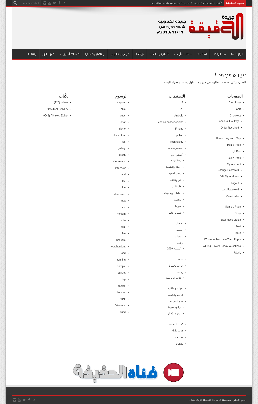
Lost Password (230, 189)
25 (181, 108)
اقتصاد (202, 54)
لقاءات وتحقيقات (171, 193)
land (123, 174)
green (122, 154)
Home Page (234, 144)
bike (123, 108)
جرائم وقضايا (95, 54)
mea (123, 200)
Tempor (121, 292)
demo (122, 128)
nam (123, 226)
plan (123, 233)
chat (123, 122)
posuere (121, 239)
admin (64, 102)
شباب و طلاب (159, 54)
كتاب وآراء (184, 54)
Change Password (228, 169)
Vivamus (120, 305)
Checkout (235, 115)
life (124, 181)
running (121, 259)
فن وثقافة (175, 180)
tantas (122, 285)
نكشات (179, 343)
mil (124, 207)
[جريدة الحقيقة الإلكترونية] (200, 39)
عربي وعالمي (120, 54)
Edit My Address (229, 176)
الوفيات (179, 236)
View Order (232, 196)
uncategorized (175, 148)
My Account (234, 164)
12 (181, 102)
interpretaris (119, 161)
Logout (235, 183)
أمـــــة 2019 (174, 248)
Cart (238, 108)
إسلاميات (176, 160)
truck (123, 298)
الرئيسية (237, 54)
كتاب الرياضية (173, 277)
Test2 (237, 232)
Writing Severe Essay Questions (222, 245)
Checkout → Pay (229, 121)
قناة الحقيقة (176, 301)
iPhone (179, 128)
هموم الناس (174, 212)
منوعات (177, 206)
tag (124, 279)
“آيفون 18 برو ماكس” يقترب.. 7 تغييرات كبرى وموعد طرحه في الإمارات (186, 3)
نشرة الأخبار (174, 313)
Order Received (230, 127)
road (123, 252)
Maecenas (119, 194)
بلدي (180, 259)
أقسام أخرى (71, 54)
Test (238, 226)
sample (121, 266)
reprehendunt (118, 246)
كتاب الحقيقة (176, 324)
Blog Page (235, 102)
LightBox (236, 151)
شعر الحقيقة (174, 173)
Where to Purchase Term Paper (222, 239)
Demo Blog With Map (228, 138)
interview (120, 167)
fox (124, 141)
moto (123, 220)
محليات (220, 54)
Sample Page (233, 206)
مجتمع (177, 199)
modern (121, 213)
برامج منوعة (174, 306)
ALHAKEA (61, 108)
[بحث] (15, 3)
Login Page (234, 157)
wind (123, 312)
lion (124, 187)
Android (178, 115)
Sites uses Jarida (231, 219)
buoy (123, 115)
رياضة (140, 54)
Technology (176, 141)
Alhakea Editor (59, 115)
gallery (122, 148)
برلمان (179, 242)
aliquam (121, 102)
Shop (238, 213)
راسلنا (32, 54)
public (179, 135)
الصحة (179, 229)
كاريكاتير (48, 54)
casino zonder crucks (170, 122)
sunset (122, 272)
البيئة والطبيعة (173, 166)
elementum (119, 135)
